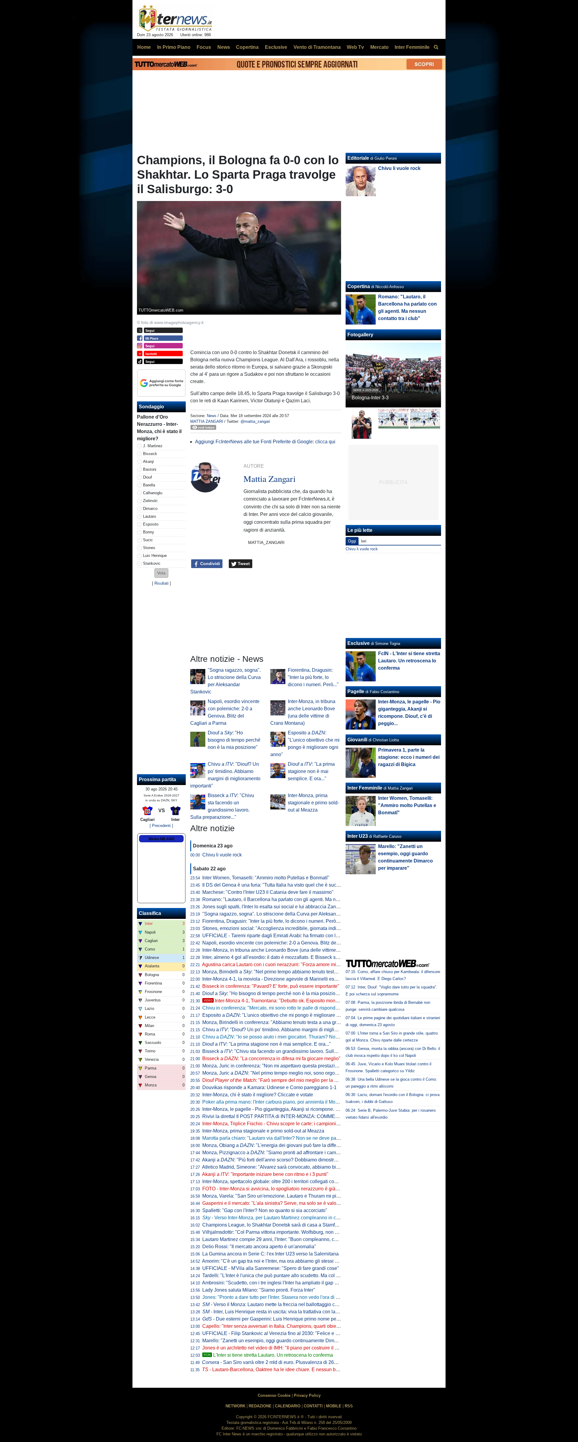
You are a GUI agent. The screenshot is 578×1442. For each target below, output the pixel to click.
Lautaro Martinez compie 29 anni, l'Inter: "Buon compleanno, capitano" (277, 1239)
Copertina (358, 286)
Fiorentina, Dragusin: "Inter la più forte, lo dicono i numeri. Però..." (313, 677)
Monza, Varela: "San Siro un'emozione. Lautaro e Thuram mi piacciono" (278, 1196)
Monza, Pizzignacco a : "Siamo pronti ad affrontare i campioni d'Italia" (282, 1152)
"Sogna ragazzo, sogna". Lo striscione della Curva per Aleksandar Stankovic (283, 913)
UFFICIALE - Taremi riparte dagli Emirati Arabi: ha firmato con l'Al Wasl (277, 935)
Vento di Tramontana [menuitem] (317, 47)
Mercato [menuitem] (379, 47)
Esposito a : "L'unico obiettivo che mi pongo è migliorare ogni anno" (280, 1015)
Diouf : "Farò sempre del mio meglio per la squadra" (277, 1080)
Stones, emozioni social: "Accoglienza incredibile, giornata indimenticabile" (282, 928)
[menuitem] (436, 47)
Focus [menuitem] (204, 47)
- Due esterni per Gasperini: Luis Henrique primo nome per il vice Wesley (285, 1318)
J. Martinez (153, 446)
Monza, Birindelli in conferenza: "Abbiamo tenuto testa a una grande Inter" (280, 1022)
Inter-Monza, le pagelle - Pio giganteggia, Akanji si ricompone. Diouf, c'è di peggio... (291, 1109)
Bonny (148, 532)
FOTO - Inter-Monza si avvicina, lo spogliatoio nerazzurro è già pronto (276, 1188)
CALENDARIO (287, 1406)
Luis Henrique (155, 555)
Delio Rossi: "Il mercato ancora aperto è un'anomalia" (259, 1246)
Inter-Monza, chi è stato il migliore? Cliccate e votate (257, 1094)
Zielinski (150, 500)
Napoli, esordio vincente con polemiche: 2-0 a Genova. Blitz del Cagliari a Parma (288, 942)
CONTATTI (313, 1406)
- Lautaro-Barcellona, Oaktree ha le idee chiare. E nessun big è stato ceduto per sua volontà (303, 1369)
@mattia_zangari (255, 421)
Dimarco (150, 508)
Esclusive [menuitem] (276, 47)
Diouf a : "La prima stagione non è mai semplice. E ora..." (311, 771)
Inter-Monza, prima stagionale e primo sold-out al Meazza (313, 802)
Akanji (148, 461)
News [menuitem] (223, 47)
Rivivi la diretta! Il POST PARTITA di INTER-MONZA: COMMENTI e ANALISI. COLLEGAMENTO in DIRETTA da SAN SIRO (334, 1116)
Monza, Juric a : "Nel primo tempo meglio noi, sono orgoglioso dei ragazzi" (288, 1073)
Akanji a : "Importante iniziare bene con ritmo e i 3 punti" (265, 1174)
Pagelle (355, 691)
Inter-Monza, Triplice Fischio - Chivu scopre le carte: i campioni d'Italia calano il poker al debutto (304, 1123)
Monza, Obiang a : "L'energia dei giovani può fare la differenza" (276, 1145)
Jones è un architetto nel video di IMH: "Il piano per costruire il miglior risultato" (285, 1347)
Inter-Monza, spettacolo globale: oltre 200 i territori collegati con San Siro (279, 1181)
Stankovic (151, 563)
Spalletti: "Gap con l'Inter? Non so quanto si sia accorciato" (264, 1210)
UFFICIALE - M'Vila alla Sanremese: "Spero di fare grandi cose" (270, 1268)
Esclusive (358, 643)
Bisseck (150, 453)
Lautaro (149, 516)
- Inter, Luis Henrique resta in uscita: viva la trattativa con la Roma (276, 1311)
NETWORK (235, 1406)
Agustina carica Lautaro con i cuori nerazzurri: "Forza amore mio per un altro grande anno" (298, 964)
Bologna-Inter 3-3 (370, 397)
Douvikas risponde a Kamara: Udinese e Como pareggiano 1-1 (269, 1087)
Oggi (352, 541)
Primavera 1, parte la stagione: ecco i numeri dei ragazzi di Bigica (409, 757)
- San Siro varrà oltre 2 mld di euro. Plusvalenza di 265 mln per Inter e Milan (291, 1362)
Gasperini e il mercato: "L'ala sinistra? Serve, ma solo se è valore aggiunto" (282, 1203)
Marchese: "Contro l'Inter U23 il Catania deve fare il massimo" (268, 892)
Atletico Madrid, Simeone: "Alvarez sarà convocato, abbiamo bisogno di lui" (282, 1167)
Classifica (150, 913)
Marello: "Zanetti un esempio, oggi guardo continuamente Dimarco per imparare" (288, 1340)
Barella (149, 485)
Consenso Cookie (274, 1395)
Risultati (161, 583)
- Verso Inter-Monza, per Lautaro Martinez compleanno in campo (275, 1217)
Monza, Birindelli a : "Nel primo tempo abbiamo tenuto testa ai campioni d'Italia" (290, 971)
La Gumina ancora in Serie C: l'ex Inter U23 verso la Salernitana (270, 1253)
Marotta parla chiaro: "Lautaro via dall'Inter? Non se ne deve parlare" (275, 1138)
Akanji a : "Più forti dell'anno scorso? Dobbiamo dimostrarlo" (273, 1159)
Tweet (243, 563)
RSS (349, 1406)
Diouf (147, 477)
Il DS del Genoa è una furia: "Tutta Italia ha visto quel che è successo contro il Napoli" (293, 885)
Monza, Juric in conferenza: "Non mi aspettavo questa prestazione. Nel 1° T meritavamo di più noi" (307, 1065)
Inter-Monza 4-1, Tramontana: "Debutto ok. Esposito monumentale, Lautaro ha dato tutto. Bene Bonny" (318, 1000)
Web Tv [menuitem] (355, 47)
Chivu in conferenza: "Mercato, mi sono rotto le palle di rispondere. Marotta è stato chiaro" (297, 1007)
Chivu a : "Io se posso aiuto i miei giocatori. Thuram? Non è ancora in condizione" (296, 1036)
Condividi (209, 563)
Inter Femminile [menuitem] (412, 47)
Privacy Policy (307, 1395)
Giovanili (357, 739)
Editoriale (358, 158)
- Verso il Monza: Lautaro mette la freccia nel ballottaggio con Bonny (278, 1304)
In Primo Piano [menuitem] (174, 47)
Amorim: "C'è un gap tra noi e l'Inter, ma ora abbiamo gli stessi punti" (274, 1261)
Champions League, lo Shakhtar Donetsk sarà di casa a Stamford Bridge (279, 1224)
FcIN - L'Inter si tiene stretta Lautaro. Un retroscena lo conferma (409, 661)
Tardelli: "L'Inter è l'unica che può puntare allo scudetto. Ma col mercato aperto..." (287, 1275)
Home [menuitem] (144, 47)
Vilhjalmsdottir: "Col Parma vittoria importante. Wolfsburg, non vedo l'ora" (279, 1232)
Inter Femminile (364, 787)
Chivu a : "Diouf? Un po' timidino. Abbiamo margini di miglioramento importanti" (290, 1029)
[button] (161, 573)
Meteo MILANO (161, 839)
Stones (149, 547)
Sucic (148, 540)
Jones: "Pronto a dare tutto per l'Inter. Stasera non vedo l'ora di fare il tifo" (279, 1297)
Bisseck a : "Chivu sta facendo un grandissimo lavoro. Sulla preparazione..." (286, 1051)
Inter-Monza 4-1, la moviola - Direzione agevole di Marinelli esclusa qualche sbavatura (294, 979)
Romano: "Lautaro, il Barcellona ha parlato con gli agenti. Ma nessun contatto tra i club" (295, 899)
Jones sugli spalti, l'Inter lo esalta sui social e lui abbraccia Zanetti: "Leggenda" (286, 906)
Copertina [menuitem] (247, 47)
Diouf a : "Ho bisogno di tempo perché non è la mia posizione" (234, 740)
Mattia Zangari (206, 421)
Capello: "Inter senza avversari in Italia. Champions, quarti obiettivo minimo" (283, 1326)
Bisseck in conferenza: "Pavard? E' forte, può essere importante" (270, 986)
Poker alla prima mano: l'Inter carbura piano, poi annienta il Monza (272, 1101)
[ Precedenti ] (161, 825)
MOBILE (333, 1406)
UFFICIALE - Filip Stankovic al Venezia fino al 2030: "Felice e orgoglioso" (281, 1333)
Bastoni (149, 469)
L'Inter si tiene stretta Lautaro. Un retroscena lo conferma (268, 1355)
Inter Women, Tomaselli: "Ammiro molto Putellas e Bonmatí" (265, 877)
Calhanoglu (152, 493)
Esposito (150, 524)
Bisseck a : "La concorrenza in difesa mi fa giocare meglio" (271, 1058)
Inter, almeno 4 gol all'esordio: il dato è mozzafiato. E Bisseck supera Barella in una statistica (300, 957)
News (211, 415)
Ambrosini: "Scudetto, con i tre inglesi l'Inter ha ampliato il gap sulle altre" (279, 1282)
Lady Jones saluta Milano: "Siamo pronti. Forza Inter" (258, 1290)
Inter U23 (357, 836)
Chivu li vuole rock (222, 854)
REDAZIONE (260, 1406)
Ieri (363, 541)
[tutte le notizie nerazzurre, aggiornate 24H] (175, 18)
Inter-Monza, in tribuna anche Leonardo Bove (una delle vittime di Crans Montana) (289, 950)
